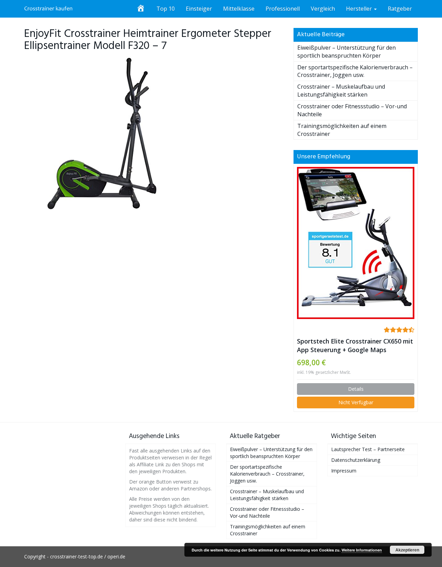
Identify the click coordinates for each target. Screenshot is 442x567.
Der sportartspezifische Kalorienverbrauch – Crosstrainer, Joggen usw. (355, 71)
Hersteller (359, 8)
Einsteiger (199, 8)
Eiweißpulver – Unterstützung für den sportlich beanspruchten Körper (346, 51)
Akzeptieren (407, 550)
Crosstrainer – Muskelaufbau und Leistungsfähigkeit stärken (341, 90)
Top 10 (165, 8)
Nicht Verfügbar (355, 402)
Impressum (343, 470)
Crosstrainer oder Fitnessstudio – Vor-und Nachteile (267, 512)
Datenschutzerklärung (355, 460)
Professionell (283, 8)
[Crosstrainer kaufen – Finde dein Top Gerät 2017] (48, 8)
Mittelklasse (238, 8)
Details (356, 389)
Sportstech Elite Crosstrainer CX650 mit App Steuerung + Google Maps (355, 345)
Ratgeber (400, 8)
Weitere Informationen (362, 550)
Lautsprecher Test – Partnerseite (368, 449)
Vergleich (323, 8)
